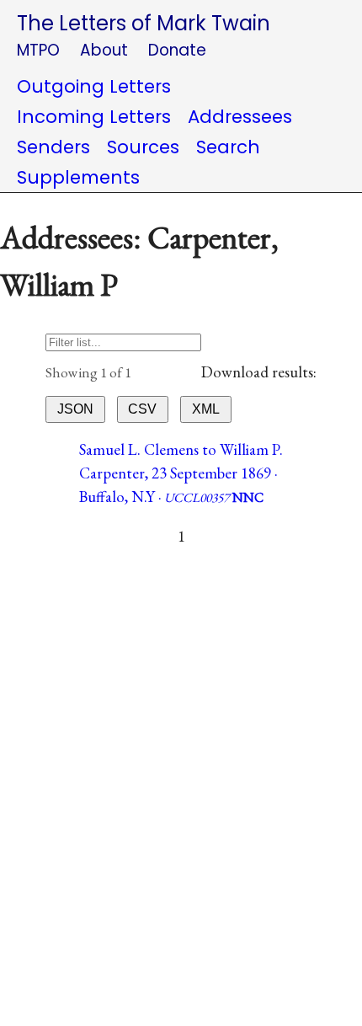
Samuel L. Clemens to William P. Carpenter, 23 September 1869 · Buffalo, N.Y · (181, 473)
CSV (142, 409)
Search (228, 147)
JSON (75, 409)
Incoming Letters (94, 116)
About (104, 50)
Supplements (78, 177)
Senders (53, 147)
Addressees (240, 116)
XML (206, 409)
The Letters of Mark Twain (143, 23)
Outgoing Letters (94, 86)
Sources (143, 147)
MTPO (38, 50)
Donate (177, 50)
